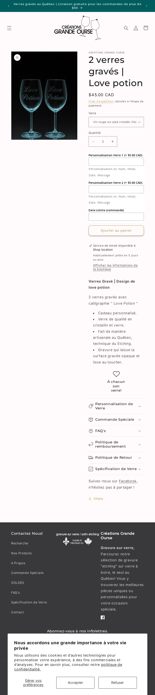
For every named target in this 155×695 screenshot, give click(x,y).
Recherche (19, 543)
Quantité (95, 132)
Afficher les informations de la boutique (115, 267)
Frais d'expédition (101, 101)
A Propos (18, 563)
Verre (92, 113)
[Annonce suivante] (146, 6)
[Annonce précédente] (8, 6)
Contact (17, 612)
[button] (9, 28)
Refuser (117, 682)
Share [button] (98, 499)
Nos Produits (21, 553)
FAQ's (15, 593)
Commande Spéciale (27, 573)
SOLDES (17, 583)
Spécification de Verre (29, 602)
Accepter (75, 682)
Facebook (128, 481)
